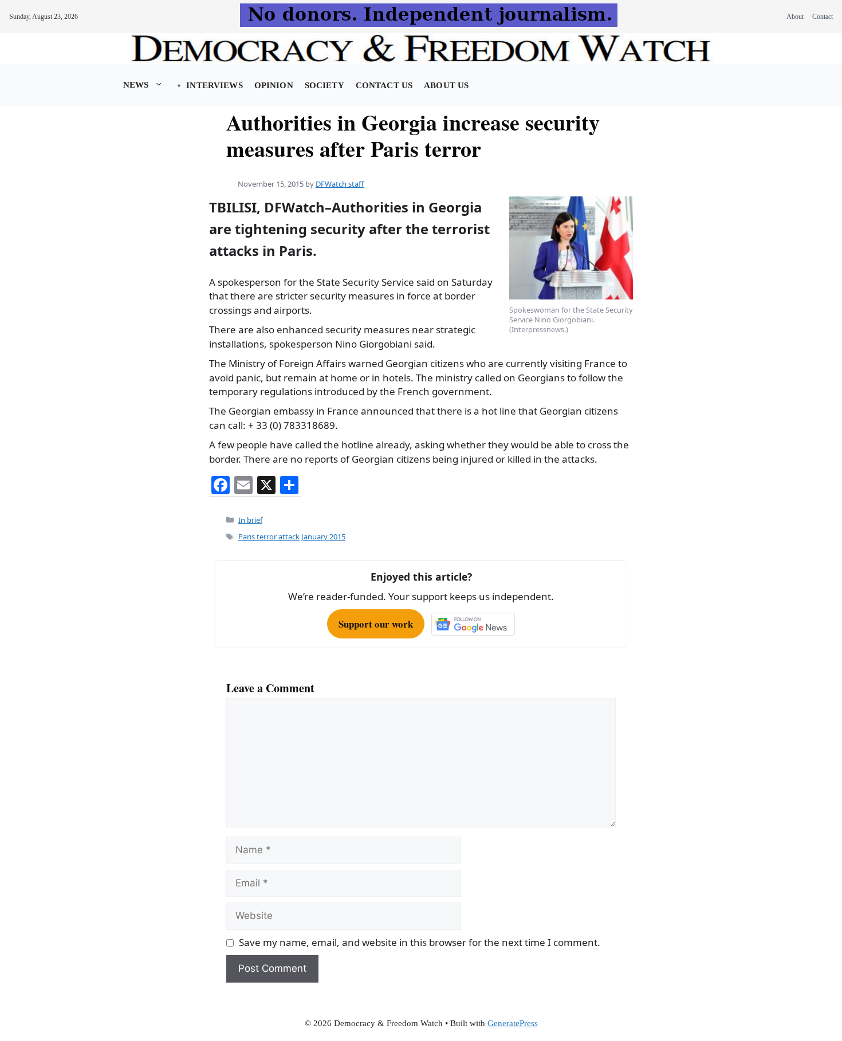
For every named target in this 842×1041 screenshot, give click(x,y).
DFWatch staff (340, 184)
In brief (250, 520)
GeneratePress (512, 1023)
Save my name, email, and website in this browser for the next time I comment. (419, 942)
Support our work (376, 624)
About (795, 17)
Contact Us (384, 85)
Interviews (214, 85)
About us (446, 85)
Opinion (273, 85)
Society (324, 85)
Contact (822, 17)
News (136, 84)
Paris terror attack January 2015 (291, 536)
